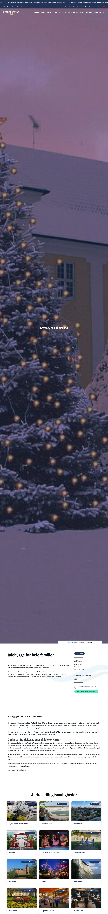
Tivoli (44, 882)
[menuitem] (103, 7)
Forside (70, 642)
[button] (79, 653)
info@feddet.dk (9, 6)
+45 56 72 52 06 (20, 6)
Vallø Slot (12, 882)
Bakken (12, 853)
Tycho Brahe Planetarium (18, 824)
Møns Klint (78, 882)
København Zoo (79, 824)
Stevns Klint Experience (50, 853)
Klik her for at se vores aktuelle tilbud (94, 2)
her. (25, 770)
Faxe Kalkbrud (47, 824)
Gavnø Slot (13, 911)
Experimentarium (48, 911)
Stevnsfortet (78, 911)
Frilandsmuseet (79, 853)
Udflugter (75, 642)
